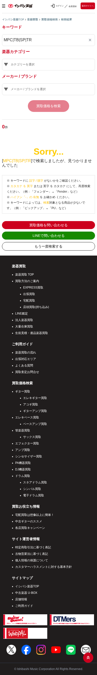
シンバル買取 (32, 489)
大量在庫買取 (24, 326)
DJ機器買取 (23, 469)
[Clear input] (90, 40)
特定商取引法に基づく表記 (33, 547)
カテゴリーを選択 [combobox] (23, 64)
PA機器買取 (23, 463)
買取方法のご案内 (27, 281)
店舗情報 (21, 599)
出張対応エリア (25, 359)
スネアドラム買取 (35, 482)
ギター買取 (22, 391)
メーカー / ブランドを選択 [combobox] (28, 89)
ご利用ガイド (24, 606)
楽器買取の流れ (25, 352)
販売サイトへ (88, 6)
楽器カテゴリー (16, 52)
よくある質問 (24, 365)
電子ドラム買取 (33, 495)
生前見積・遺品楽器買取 (31, 333)
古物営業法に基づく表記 (31, 554)
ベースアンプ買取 (35, 424)
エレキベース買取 (27, 417)
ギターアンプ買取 (35, 411)
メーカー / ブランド (19, 76)
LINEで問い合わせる (49, 236)
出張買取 (29, 294)
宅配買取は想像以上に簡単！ (34, 515)
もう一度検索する (48, 246)
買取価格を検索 (48, 106)
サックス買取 (32, 437)
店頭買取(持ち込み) (36, 307)
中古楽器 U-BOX (26, 593)
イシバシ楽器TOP (13, 19)
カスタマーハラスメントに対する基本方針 (43, 567)
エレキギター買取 (35, 398)
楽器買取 (32, 19)
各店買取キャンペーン (30, 528)
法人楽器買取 (24, 320)
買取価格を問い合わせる (48, 225)
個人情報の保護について (31, 560)
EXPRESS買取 (33, 287)
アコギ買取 (30, 404)
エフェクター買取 (27, 443)
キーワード (12, 27)
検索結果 (66, 19)
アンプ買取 (22, 450)
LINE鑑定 (21, 313)
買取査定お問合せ (27, 372)
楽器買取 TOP (24, 274)
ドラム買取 (22, 476)
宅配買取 (29, 300)
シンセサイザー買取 (28, 456)
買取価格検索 (49, 19)
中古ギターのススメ (28, 521)
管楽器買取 (22, 430)
